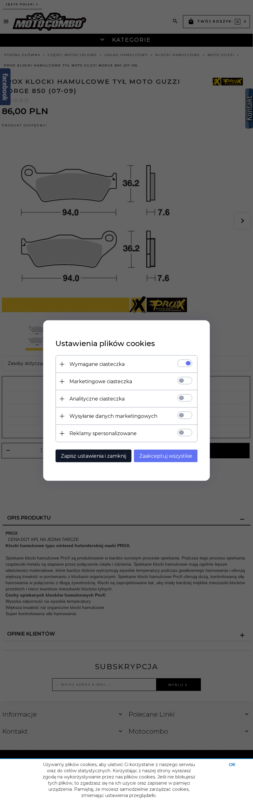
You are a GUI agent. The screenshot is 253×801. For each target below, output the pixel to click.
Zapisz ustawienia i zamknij (93, 456)
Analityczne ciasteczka (97, 399)
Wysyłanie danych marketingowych (113, 416)
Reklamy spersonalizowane (103, 433)
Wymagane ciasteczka (97, 364)
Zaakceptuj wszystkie (165, 456)
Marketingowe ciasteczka (100, 381)
